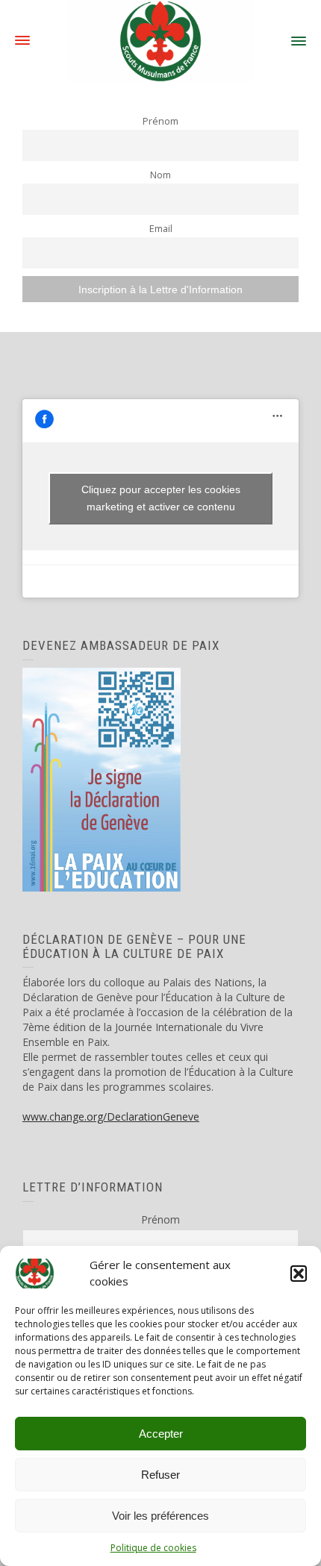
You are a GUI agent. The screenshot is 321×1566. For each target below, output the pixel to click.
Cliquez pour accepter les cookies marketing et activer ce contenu (160, 498)
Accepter (161, 1433)
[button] (298, 1273)
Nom (160, 175)
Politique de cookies (153, 1547)
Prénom (160, 121)
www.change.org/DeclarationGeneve (110, 1116)
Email (160, 228)
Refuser (160, 1474)
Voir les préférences (160, 1515)
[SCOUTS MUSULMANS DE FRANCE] (160, 40)
